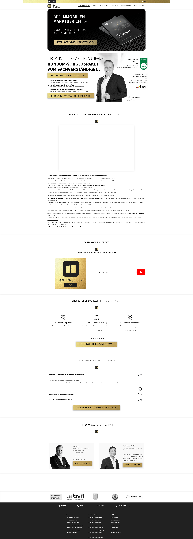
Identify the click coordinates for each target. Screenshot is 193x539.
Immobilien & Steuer (115, 525)
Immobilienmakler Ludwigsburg (97, 530)
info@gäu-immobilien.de (79, 459)
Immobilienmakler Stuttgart (96, 517)
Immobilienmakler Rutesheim (96, 537)
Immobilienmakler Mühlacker (96, 535)
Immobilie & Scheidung (116, 532)
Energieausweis (114, 530)
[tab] (90, 374)
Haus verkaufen (114, 517)
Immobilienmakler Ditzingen (96, 522)
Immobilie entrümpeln (116, 535)
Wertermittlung (114, 527)
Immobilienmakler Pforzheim (96, 532)
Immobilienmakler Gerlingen (96, 525)
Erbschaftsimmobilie (115, 522)
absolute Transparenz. (52, 220)
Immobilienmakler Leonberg (96, 520)
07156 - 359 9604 (78, 457)
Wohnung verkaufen (115, 520)
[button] (89, 338)
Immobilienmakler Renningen (96, 527)
